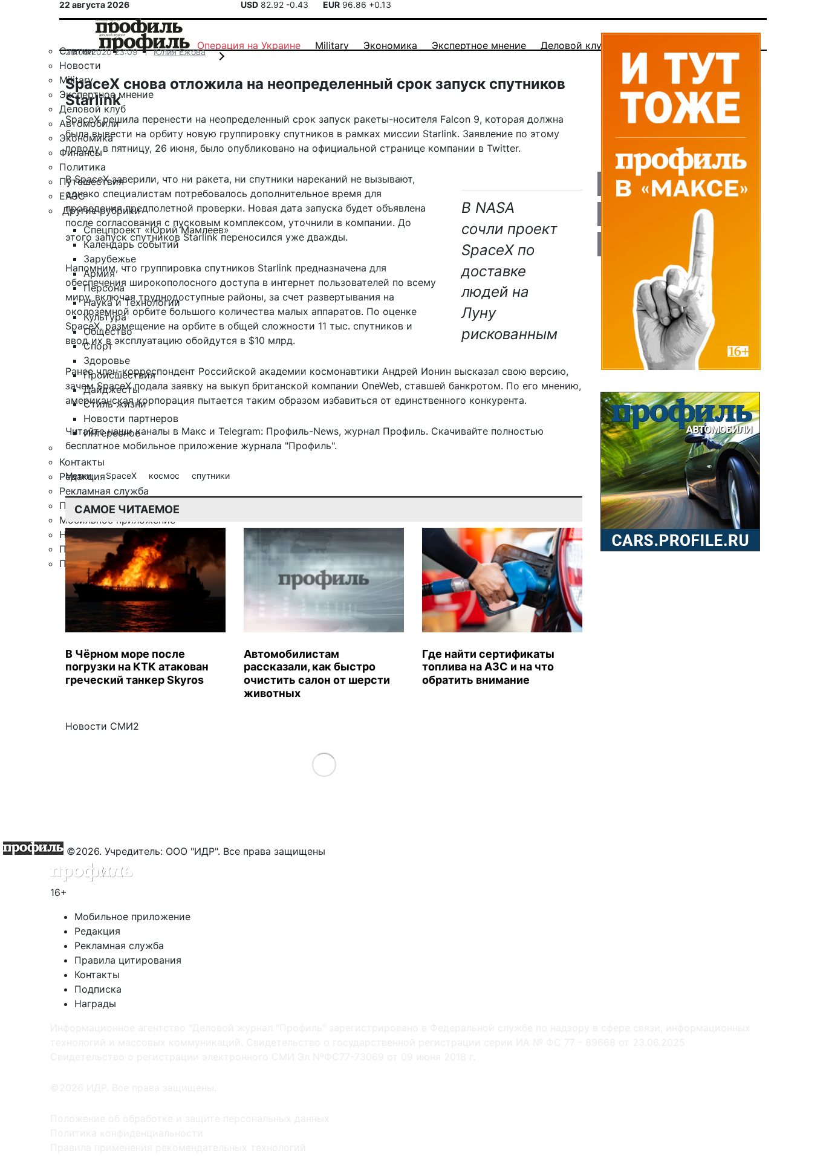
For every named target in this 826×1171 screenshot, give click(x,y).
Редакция (97, 931)
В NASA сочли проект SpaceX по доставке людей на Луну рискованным (509, 271)
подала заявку (168, 386)
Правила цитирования (127, 960)
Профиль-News (302, 431)
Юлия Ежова (180, 51)
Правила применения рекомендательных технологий (178, 1147)
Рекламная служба (119, 945)
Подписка (98, 989)
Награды (95, 1003)
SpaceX (122, 475)
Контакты (97, 974)
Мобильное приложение (132, 916)
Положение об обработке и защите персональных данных (190, 1118)
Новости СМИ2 (102, 726)
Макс (193, 431)
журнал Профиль (385, 431)
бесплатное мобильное (120, 446)
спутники (211, 475)
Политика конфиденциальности (126, 1133)
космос (165, 475)
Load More (323, 764)
